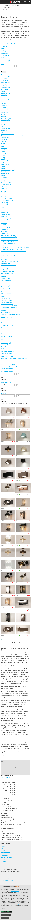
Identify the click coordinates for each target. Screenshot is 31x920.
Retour (3, 850)
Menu (4, 1)
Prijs (2, 64)
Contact (3, 846)
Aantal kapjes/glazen (7, 317)
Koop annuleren (5, 852)
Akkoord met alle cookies (6, 911)
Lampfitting (4, 196)
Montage (3, 310)
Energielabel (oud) (6, 343)
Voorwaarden (4, 853)
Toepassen (3, 71)
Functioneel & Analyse (6, 915)
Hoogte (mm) (4, 393)
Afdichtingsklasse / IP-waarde (9, 240)
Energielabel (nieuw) (6, 336)
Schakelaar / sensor (6, 268)
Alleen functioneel (5, 918)
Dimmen (3, 276)
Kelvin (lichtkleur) (6, 382)
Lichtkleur (4, 254)
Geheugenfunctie (6, 285)
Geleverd (3, 296)
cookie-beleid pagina (15, 891)
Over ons (3, 863)
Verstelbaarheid (5, 227)
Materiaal (4, 123)
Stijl (2, 98)
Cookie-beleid (5, 855)
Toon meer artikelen (15, 640)
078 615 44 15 (5, 878)
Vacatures (3, 861)
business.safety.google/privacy (18, 904)
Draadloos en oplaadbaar (8, 291)
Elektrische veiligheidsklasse (9, 363)
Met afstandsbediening (7, 351)
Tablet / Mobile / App (7, 356)
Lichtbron (4, 223)
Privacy (3, 848)
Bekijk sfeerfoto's (5, 777)
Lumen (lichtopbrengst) (7, 371)
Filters (5, 46)
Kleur (2, 146)
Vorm (2, 207)
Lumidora (3, 859)
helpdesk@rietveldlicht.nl (7, 880)
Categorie (4, 48)
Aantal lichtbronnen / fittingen (9, 326)
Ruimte (3, 75)
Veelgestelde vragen (6, 857)
